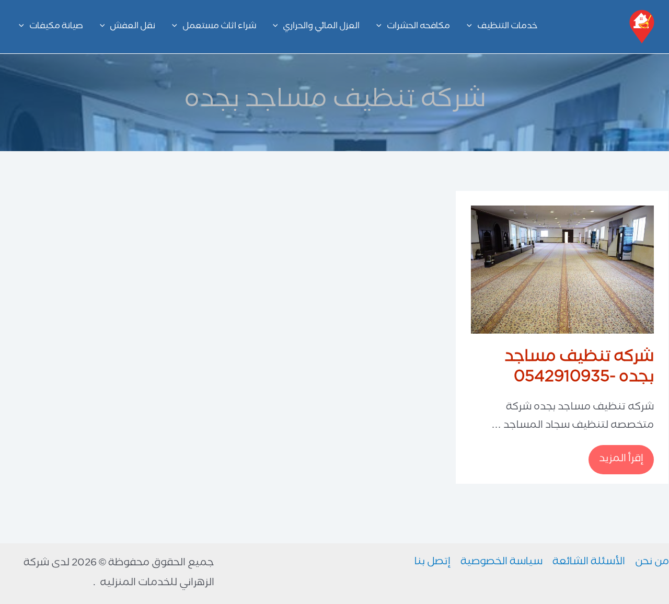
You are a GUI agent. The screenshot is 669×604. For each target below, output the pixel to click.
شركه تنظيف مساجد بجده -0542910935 (579, 369)
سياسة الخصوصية (501, 563)
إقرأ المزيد (616, 460)
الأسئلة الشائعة (588, 563)
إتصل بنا (432, 563)
